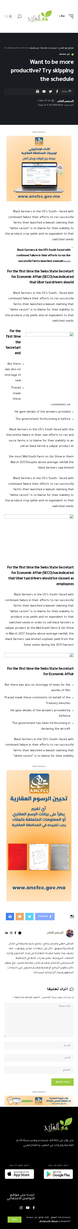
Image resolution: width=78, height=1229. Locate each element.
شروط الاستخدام (48, 1221)
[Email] (44, 91)
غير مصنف (64, 54)
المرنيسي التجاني (65, 100)
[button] (37, 91)
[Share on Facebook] (57, 91)
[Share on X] (50, 91)
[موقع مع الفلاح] (39, 16)
